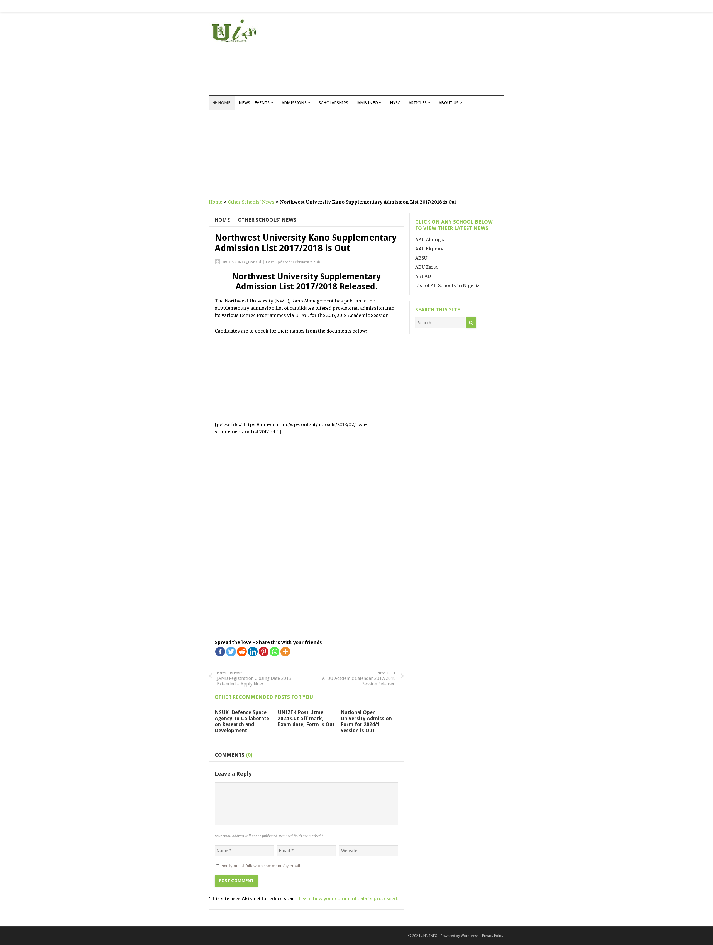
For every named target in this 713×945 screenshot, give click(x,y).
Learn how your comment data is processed (348, 898)
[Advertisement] (402, 56)
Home (223, 102)
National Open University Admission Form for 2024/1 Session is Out (366, 721)
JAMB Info (367, 102)
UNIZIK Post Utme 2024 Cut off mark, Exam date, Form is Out (306, 718)
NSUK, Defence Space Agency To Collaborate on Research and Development (242, 721)
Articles (418, 102)
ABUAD (423, 276)
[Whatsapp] (274, 651)
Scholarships (333, 102)
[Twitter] (231, 651)
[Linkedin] (253, 651)
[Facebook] (220, 651)
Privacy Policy (492, 936)
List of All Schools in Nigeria (447, 285)
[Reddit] (242, 651)
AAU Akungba (430, 239)
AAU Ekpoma (430, 248)
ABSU (421, 258)
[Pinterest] (263, 651)
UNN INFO (429, 936)
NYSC (395, 102)
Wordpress (469, 936)
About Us (448, 102)
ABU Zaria (426, 267)
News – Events (254, 102)
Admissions (294, 102)
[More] (285, 651)
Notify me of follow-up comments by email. (261, 866)
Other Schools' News (251, 202)
